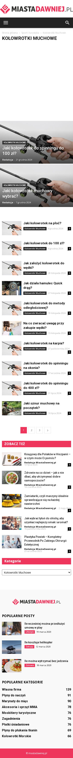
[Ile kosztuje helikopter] (11, 647)
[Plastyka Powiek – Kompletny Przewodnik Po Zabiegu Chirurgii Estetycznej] (11, 541)
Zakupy (29, 646)
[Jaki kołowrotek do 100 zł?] (11, 248)
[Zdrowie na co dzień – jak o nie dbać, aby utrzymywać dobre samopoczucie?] (11, 477)
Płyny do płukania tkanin (19, 730)
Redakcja (7, 159)
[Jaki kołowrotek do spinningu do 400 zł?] (11, 388)
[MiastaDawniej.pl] (36, 9)
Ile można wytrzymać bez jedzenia (46, 661)
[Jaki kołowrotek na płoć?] (11, 228)
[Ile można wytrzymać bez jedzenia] (11, 665)
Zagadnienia (11, 718)
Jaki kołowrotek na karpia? (43, 343)
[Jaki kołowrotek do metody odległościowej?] (11, 308)
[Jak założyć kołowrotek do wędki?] (11, 268)
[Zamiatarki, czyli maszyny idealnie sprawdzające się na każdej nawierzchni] (11, 500)
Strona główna (10, 32)
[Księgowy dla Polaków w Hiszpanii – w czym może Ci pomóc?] (11, 459)
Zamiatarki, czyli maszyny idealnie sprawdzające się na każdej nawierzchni (46, 499)
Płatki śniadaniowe (15, 724)
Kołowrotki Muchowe (15, 142)
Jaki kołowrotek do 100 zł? (43, 243)
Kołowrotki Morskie (16, 736)
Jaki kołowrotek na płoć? (42, 223)
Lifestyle (30, 632)
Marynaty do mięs (15, 701)
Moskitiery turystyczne (19, 713)
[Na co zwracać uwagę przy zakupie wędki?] (11, 328)
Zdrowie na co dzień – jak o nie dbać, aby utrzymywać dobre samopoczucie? (44, 476)
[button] (67, 22)
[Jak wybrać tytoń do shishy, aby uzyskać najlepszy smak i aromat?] (11, 523)
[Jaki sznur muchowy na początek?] (11, 408)
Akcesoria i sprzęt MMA (19, 707)
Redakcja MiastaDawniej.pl (40, 462)
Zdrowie (30, 665)
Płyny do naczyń (14, 695)
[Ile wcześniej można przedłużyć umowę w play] (11, 628)
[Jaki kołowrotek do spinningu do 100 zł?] (36, 150)
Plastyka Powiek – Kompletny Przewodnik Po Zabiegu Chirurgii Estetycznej (45, 540)
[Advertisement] (36, 82)
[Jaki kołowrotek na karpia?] (11, 348)
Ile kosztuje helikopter (39, 642)
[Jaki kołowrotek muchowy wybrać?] (36, 193)
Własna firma (11, 689)
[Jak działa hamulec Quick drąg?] (11, 288)
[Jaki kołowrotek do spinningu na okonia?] (11, 368)
